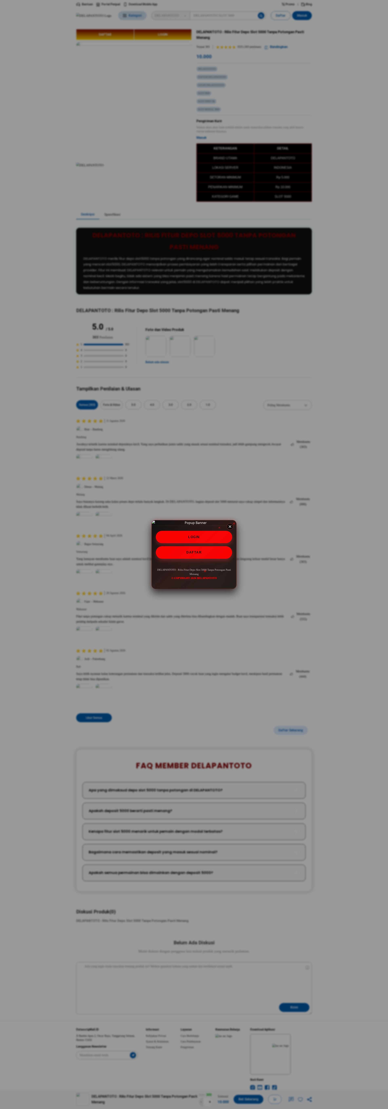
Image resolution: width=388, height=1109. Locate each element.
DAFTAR (194, 552)
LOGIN (194, 537)
